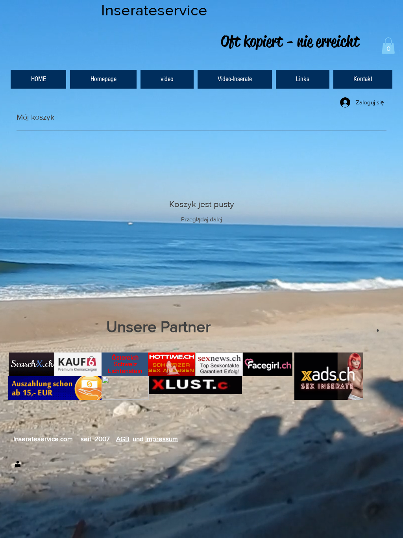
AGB (122, 438)
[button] (388, 45)
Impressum (161, 438)
